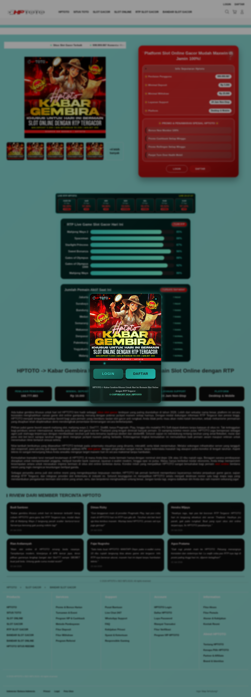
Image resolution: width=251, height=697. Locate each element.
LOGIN (108, 374)
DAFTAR (140, 374)
